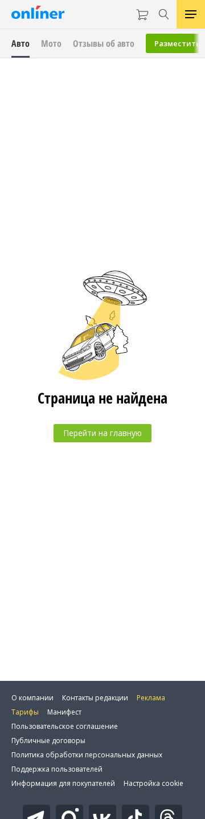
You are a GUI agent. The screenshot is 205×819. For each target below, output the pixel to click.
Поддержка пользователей (56, 769)
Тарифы (25, 712)
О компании (32, 698)
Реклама (151, 698)
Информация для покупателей (63, 783)
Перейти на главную (102, 432)
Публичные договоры (48, 740)
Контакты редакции (95, 698)
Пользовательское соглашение (64, 726)
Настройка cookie (153, 783)
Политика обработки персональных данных (86, 755)
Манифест (64, 712)
